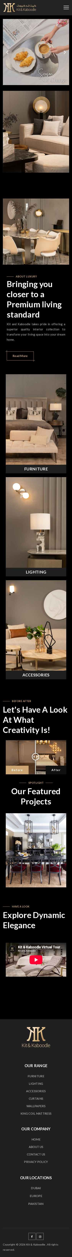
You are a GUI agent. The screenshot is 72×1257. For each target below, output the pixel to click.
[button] (7, 52)
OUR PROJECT (38, 850)
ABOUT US (36, 1147)
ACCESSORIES (35, 674)
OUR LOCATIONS (36, 1177)
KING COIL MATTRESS (36, 1113)
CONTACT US (36, 1154)
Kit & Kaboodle (35, 1244)
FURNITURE (36, 468)
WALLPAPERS (36, 1106)
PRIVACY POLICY (36, 1161)
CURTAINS (36, 1098)
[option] (36, 132)
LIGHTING (36, 571)
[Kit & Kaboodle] (20, 7)
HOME (36, 1139)
